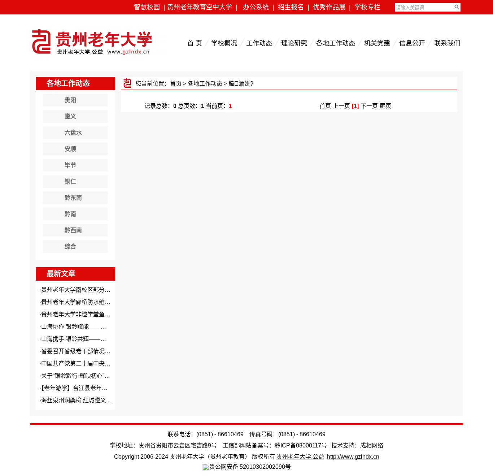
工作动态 (259, 43)
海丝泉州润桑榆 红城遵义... (75, 400)
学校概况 (224, 43)
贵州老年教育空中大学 (199, 7)
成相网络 (371, 445)
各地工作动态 (335, 43)
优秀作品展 (329, 7)
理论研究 (294, 43)
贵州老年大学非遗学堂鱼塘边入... (83, 314)
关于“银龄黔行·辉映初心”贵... (77, 376)
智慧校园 (147, 7)
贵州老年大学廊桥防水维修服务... (83, 302)
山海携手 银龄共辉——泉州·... (79, 339)
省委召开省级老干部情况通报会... (83, 351)
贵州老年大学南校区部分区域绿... (83, 290)
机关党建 (377, 43)
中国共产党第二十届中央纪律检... (83, 363)
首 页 (194, 43)
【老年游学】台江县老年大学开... (82, 388)
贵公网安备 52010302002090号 (250, 467)
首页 (176, 84)
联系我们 (447, 43)
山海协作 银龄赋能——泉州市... (81, 327)
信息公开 (412, 43)
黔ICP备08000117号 (301, 445)
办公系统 (256, 7)
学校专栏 (367, 7)
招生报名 (291, 7)
